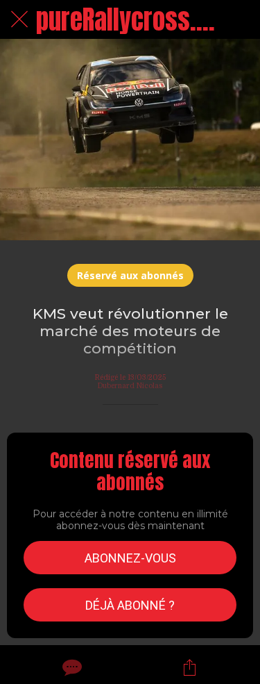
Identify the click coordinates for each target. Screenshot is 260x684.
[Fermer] (19, 19)
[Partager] (189, 667)
